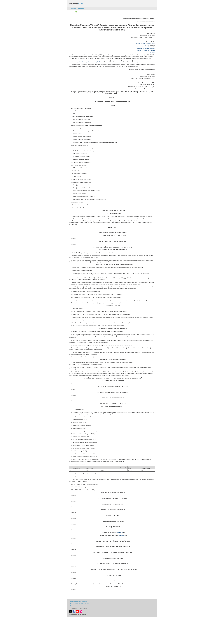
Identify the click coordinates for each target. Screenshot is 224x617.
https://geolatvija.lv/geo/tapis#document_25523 (88, 61)
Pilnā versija (73, 608)
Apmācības (73, 606)
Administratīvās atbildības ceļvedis (79, 603)
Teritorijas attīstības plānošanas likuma (145, 43)
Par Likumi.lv (84, 608)
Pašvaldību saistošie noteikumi (78, 601)
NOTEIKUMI (120, 532)
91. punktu (152, 52)
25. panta (147, 45)
